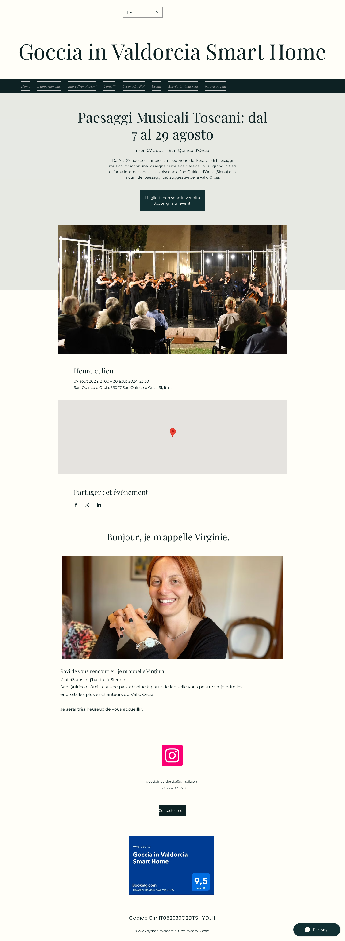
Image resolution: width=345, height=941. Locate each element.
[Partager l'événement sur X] (87, 505)
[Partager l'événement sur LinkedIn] (99, 505)
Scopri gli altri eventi (172, 203)
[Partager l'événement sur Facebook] (76, 505)
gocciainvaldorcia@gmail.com (172, 781)
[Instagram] (172, 755)
